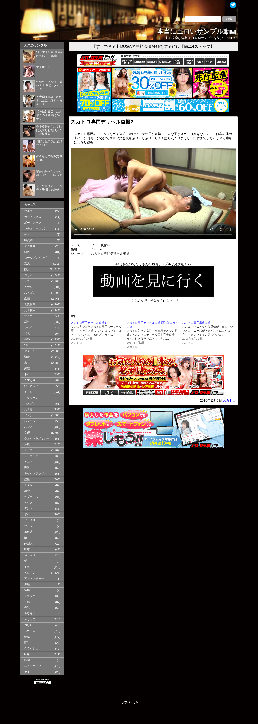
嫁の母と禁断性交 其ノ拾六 (49, 158)
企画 (27, 298)
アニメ (28, 461)
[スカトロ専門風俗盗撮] (210, 333)
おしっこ (29, 619)
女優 (27, 432)
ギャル (28, 391)
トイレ (28, 485)
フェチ (28, 415)
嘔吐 (27, 642)
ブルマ (28, 211)
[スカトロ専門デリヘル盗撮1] (99, 333)
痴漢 (27, 368)
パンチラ (29, 421)
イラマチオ (31, 456)
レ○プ (27, 327)
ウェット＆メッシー (37, 438)
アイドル (29, 351)
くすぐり (29, 380)
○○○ (26, 234)
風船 (27, 584)
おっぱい (29, 292)
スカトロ (29, 630)
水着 (27, 514)
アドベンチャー (34, 578)
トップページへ (129, 702)
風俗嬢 (28, 531)
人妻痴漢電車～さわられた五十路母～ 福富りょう (49, 100)
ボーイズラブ (32, 222)
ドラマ (28, 450)
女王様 (28, 409)
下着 (27, 374)
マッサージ (31, 397)
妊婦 (27, 601)
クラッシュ (31, 648)
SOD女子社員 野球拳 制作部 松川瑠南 (49, 54)
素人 (27, 263)
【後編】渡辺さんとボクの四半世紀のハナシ (49, 115)
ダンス (28, 508)
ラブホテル (31, 496)
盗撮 (27, 479)
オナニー (29, 316)
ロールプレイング (35, 257)
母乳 (27, 607)
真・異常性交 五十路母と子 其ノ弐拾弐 (49, 188)
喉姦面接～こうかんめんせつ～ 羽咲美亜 (49, 173)
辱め (27, 339)
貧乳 (27, 333)
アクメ (28, 502)
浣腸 (27, 636)
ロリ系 (28, 275)
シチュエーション (35, 228)
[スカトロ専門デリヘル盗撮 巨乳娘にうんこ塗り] (154, 335)
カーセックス (32, 216)
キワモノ (29, 613)
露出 (27, 321)
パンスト (29, 426)
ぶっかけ (29, 555)
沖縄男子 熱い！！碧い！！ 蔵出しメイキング (49, 85)
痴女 (27, 362)
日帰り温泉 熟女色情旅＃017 (49, 143)
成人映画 (29, 246)
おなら (28, 625)
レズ (27, 281)
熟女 (27, 269)
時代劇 (28, 240)
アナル (28, 286)
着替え (28, 491)
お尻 (27, 444)
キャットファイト (35, 473)
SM (26, 345)
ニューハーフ (32, 665)
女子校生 (29, 310)
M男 (26, 654)
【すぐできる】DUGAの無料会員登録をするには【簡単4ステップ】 (153, 46)
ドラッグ (29, 596)
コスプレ (29, 403)
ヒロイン (29, 572)
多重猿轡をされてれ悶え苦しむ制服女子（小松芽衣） (49, 130)
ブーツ (28, 526)
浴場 (27, 590)
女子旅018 (43, 67)
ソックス (29, 520)
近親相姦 (29, 304)
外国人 (28, 543)
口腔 (27, 251)
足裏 (27, 566)
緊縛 (27, 356)
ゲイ (27, 671)
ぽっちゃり (31, 386)
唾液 (27, 467)
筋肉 (27, 660)
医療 (27, 549)
